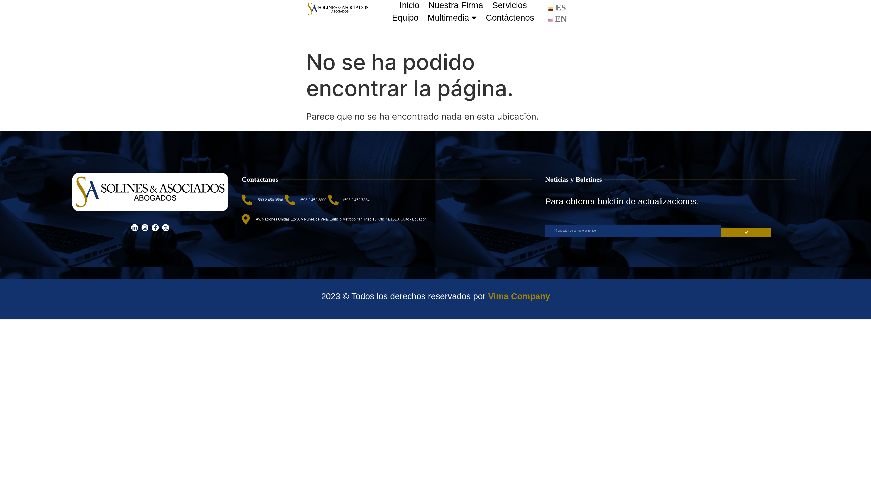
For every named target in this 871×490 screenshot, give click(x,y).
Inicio (409, 5)
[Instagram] (145, 227)
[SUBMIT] (746, 232)
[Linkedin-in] (134, 227)
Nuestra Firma (455, 5)
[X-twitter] (165, 227)
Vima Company (519, 296)
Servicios (509, 5)
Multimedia (448, 17)
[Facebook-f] (155, 227)
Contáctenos (510, 17)
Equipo (405, 17)
